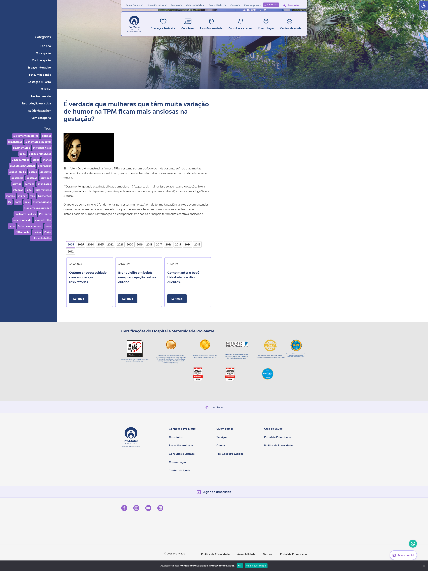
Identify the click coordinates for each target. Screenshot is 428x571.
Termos (267, 554)
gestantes (17, 177)
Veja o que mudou (256, 565)
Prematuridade (42, 202)
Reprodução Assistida (36, 103)
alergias (46, 135)
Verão (47, 232)
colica (35, 159)
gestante (45, 171)
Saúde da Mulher (39, 110)
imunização (44, 183)
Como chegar (177, 462)
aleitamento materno (25, 135)
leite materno (43, 189)
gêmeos (29, 183)
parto (18, 202)
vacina (37, 232)
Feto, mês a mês (40, 74)
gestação (31, 177)
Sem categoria (41, 117)
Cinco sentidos (20, 159)
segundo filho (43, 220)
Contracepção (41, 60)
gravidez (45, 177)
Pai (10, 202)
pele (27, 202)
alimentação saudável (38, 141)
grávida (16, 183)
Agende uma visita (217, 492)
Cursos (234, 5)
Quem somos (225, 428)
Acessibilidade (246, 554)
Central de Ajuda (290, 28)
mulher (22, 196)
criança (46, 159)
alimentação (15, 141)
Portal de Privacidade (277, 436)
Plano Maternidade (181, 445)
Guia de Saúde (194, 5)
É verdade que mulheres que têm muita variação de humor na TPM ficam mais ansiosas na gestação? (136, 111)
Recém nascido (40, 96)
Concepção (43, 53)
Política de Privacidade (278, 445)
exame (33, 171)
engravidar (44, 165)
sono (48, 226)
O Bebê (46, 89)
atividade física (42, 147)
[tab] (70, 244)
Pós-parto (45, 214)
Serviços (175, 5)
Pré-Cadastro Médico (230, 453)
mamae (10, 196)
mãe (32, 196)
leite (29, 189)
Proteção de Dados (222, 565)
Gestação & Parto (39, 82)
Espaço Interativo (39, 67)
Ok (239, 565)
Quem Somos (133, 5)
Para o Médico (216, 5)
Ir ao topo (217, 407)
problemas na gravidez (37, 208)
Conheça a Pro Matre (182, 428)
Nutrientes (44, 196)
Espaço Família (17, 171)
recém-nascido (22, 220)
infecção (18, 189)
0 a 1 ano (45, 46)
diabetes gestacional (22, 165)
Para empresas (252, 5)
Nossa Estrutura (155, 5)
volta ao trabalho (41, 238)
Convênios (176, 436)
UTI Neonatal (22, 232)
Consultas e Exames (182, 453)
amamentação (21, 147)
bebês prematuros (40, 153)
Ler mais (78, 298)
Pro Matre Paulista (25, 214)
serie (12, 226)
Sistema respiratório (30, 226)
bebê (22, 153)
